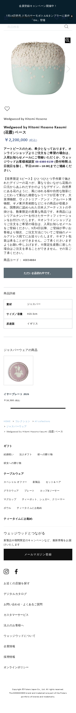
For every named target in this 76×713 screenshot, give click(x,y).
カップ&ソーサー (50, 490)
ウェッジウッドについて (20, 636)
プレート (29, 490)
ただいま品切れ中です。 (38, 273)
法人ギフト (25, 454)
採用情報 (9, 657)
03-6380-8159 (44, 161)
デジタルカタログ (15, 594)
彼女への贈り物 (12, 463)
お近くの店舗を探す (17, 583)
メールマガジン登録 (38, 554)
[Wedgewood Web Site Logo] (24, 18)
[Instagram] (6, 572)
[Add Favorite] (57, 18)
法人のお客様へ (14, 625)
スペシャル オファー (15, 482)
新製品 (36, 482)
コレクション (22, 421)
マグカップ (10, 499)
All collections (42, 421)
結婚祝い (9, 454)
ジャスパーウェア (16, 426)
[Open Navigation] (6, 18)
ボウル (7, 508)
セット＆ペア (53, 482)
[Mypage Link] (64, 18)
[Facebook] (16, 572)
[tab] (38, 604)
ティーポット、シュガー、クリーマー (43, 499)
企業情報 (9, 646)
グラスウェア (11, 490)
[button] (68, 69)
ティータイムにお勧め (29, 508)
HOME (7, 421)
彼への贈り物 (45, 454)
